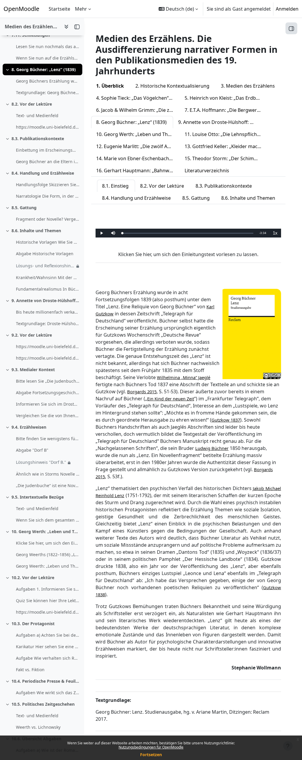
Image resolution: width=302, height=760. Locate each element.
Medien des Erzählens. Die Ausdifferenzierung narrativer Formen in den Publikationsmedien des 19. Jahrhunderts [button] (32, 26)
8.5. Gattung (24, 207)
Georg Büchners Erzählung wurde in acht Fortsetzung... (47, 81)
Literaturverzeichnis (207, 170)
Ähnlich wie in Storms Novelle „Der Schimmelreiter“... (47, 474)
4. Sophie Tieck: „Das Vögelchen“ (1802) (138, 98)
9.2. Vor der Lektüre (32, 335)
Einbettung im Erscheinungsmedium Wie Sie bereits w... (47, 150)
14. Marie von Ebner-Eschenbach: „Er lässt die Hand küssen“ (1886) (138, 158)
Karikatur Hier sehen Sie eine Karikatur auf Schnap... (47, 646)
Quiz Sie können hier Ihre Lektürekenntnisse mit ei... (47, 600)
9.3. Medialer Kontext (33, 369)
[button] (178, 9)
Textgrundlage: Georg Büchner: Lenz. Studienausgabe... (47, 92)
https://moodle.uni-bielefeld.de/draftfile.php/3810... (47, 346)
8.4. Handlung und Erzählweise (43, 173)
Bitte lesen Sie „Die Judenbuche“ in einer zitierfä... (47, 381)
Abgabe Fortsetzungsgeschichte (47, 392)
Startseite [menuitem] (59, 9)
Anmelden (287, 9)
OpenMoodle (21, 9)
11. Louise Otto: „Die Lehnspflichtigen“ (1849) (226, 134)
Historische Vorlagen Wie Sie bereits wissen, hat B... (47, 242)
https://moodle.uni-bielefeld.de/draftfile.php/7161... (47, 127)
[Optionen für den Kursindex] (66, 26)
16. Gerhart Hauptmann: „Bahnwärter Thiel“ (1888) (138, 170)
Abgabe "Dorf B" (32, 450)
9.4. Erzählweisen (29, 427)
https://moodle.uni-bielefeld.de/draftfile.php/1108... (47, 612)
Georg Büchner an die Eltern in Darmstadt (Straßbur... (47, 161)
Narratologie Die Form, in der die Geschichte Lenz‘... (47, 196)
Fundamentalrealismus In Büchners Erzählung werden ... (47, 289)
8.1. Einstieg (115, 186)
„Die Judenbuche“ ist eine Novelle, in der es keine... (47, 485)
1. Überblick (110, 86)
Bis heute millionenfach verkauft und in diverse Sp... (47, 312)
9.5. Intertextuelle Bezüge (38, 497)
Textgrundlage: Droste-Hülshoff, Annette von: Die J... (47, 323)
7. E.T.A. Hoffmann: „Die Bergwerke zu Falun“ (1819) (226, 110)
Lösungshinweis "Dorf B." (41, 462)
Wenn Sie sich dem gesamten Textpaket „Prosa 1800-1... (47, 520)
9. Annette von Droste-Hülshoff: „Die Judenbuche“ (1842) (46, 300)
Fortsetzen (151, 754)
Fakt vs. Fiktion (30, 669)
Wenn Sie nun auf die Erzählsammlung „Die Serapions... (47, 58)
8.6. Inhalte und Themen (36, 230)
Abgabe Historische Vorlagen (44, 253)
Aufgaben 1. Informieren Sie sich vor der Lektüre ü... (47, 589)
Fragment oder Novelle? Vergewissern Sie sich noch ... (47, 219)
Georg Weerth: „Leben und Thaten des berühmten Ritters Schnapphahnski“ (47, 566)
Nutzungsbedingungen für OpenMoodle (151, 747)
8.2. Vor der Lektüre (32, 104)
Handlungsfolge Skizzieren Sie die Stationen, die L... (47, 184)
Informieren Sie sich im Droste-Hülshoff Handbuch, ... (47, 404)
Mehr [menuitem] (81, 9)
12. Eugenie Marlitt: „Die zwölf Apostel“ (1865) (138, 146)
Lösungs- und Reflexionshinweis (45, 265)
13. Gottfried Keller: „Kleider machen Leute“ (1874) (226, 146)
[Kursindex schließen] (77, 26)
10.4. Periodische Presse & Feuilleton (46, 681)
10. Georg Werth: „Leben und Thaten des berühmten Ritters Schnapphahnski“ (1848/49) (46, 531)
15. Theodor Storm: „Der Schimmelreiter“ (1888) (226, 158)
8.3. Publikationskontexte (38, 138)
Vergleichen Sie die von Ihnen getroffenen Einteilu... (47, 415)
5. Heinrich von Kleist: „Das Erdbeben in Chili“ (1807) (226, 98)
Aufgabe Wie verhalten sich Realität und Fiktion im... (47, 658)
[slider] (187, 233)
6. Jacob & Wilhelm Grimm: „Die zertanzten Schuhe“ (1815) (138, 110)
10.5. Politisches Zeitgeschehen (43, 704)
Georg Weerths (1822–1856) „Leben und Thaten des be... (47, 554)
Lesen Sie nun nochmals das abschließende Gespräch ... (47, 46)
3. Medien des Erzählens (248, 86)
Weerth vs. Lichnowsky (38, 727)
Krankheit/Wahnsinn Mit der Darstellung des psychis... (47, 277)
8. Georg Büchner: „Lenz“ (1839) (44, 69)
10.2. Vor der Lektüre (33, 577)
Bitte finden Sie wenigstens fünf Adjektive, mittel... (47, 438)
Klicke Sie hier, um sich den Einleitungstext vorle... (47, 543)
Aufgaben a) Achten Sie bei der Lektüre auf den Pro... (47, 635)
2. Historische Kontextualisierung (172, 86)
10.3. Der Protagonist (33, 623)
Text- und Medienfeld (37, 115)
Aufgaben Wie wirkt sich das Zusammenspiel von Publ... (47, 692)
